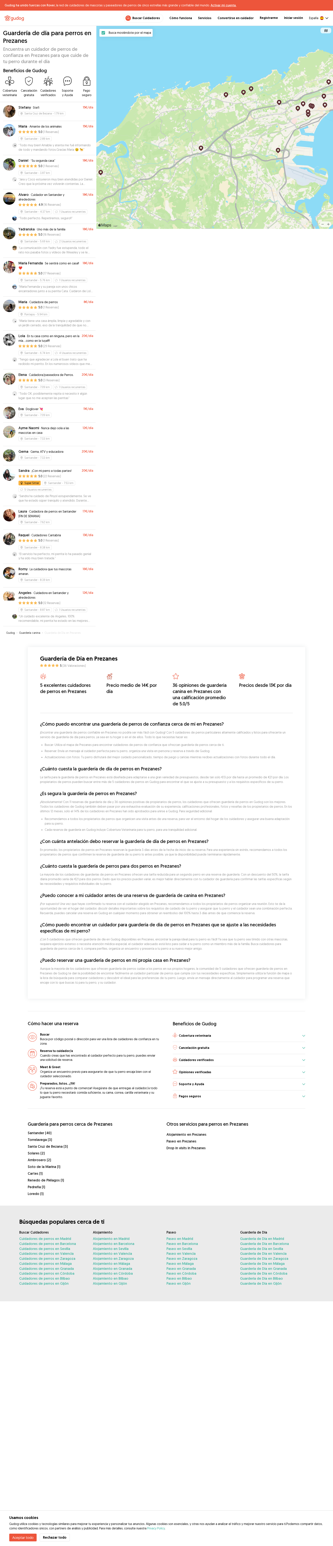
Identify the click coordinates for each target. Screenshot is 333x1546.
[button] (239, 1036)
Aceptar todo (23, 1537)
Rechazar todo (54, 1537)
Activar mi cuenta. (223, 5)
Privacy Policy (156, 1528)
